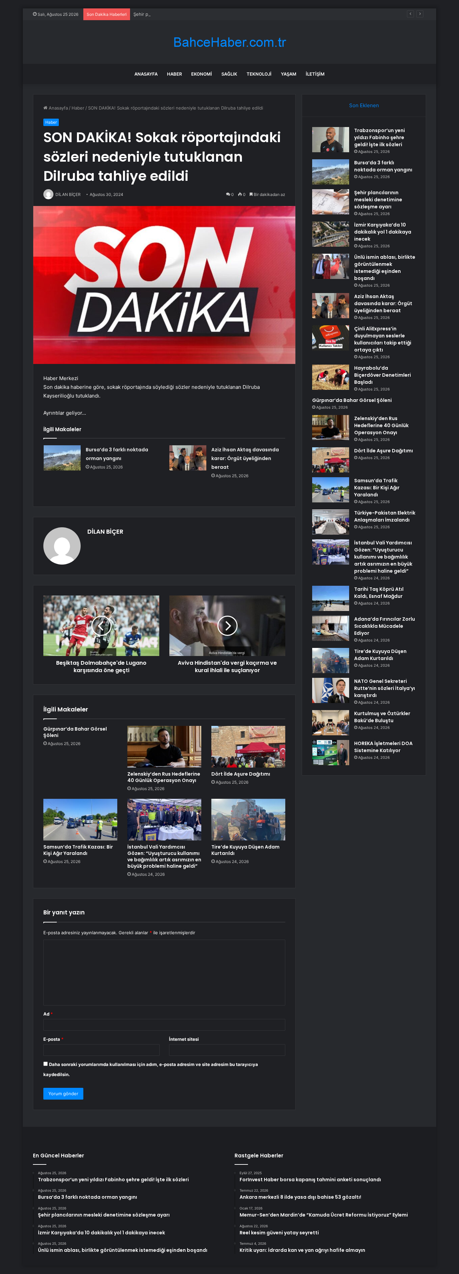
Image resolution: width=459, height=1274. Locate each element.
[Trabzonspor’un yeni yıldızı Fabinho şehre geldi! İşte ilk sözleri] (330, 139)
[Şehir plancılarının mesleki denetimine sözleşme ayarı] (330, 201)
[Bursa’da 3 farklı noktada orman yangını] (62, 457)
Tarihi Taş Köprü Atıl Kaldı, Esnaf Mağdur (379, 593)
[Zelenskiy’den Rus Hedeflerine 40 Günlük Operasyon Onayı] (164, 747)
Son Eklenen (364, 105)
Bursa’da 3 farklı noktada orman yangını (383, 166)
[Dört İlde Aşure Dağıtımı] (248, 747)
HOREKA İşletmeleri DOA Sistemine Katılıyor (383, 747)
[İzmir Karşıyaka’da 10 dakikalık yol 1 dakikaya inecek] (330, 234)
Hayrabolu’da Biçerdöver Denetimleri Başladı (382, 375)
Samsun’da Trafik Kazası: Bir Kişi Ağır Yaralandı (78, 850)
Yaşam (288, 74)
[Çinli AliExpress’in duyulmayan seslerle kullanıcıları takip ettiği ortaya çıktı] (330, 338)
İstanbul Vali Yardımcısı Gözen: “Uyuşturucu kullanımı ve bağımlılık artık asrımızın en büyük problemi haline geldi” (164, 856)
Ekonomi (201, 74)
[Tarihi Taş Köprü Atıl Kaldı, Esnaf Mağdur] (330, 598)
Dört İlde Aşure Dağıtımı (240, 774)
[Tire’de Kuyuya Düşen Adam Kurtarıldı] (248, 819)
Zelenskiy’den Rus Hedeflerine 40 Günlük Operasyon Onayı (163, 777)
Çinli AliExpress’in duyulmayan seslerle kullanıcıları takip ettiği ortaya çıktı (382, 339)
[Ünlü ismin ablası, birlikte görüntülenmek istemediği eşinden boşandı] (330, 266)
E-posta (53, 1039)
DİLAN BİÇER (105, 531)
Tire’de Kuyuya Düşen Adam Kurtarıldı (245, 850)
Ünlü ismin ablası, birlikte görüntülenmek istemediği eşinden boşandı (384, 268)
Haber (174, 74)
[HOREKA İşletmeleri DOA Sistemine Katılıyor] (330, 752)
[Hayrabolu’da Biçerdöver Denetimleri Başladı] (330, 377)
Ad (48, 1014)
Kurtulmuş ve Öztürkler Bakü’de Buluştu (382, 717)
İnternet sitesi (184, 1039)
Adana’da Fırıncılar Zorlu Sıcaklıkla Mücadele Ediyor (384, 626)
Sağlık (229, 74)
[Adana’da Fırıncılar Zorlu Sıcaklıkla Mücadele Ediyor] (330, 628)
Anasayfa (146, 74)
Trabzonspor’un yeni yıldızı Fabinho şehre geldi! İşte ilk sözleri (379, 137)
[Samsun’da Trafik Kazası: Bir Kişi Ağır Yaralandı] (80, 819)
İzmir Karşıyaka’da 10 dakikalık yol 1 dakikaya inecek (382, 231)
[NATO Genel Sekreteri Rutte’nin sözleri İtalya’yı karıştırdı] (330, 690)
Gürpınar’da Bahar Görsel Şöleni (75, 732)
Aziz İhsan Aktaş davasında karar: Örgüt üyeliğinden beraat (245, 458)
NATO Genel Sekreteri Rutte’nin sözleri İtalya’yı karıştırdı (384, 688)
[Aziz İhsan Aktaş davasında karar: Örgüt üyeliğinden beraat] (187, 457)
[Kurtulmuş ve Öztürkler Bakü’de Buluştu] (330, 722)
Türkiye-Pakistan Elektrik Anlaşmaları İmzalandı (384, 516)
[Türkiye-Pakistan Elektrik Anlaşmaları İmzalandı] (330, 522)
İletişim (315, 74)
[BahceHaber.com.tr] (229, 42)
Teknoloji (259, 74)
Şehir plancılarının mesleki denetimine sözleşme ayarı (188, 14)
